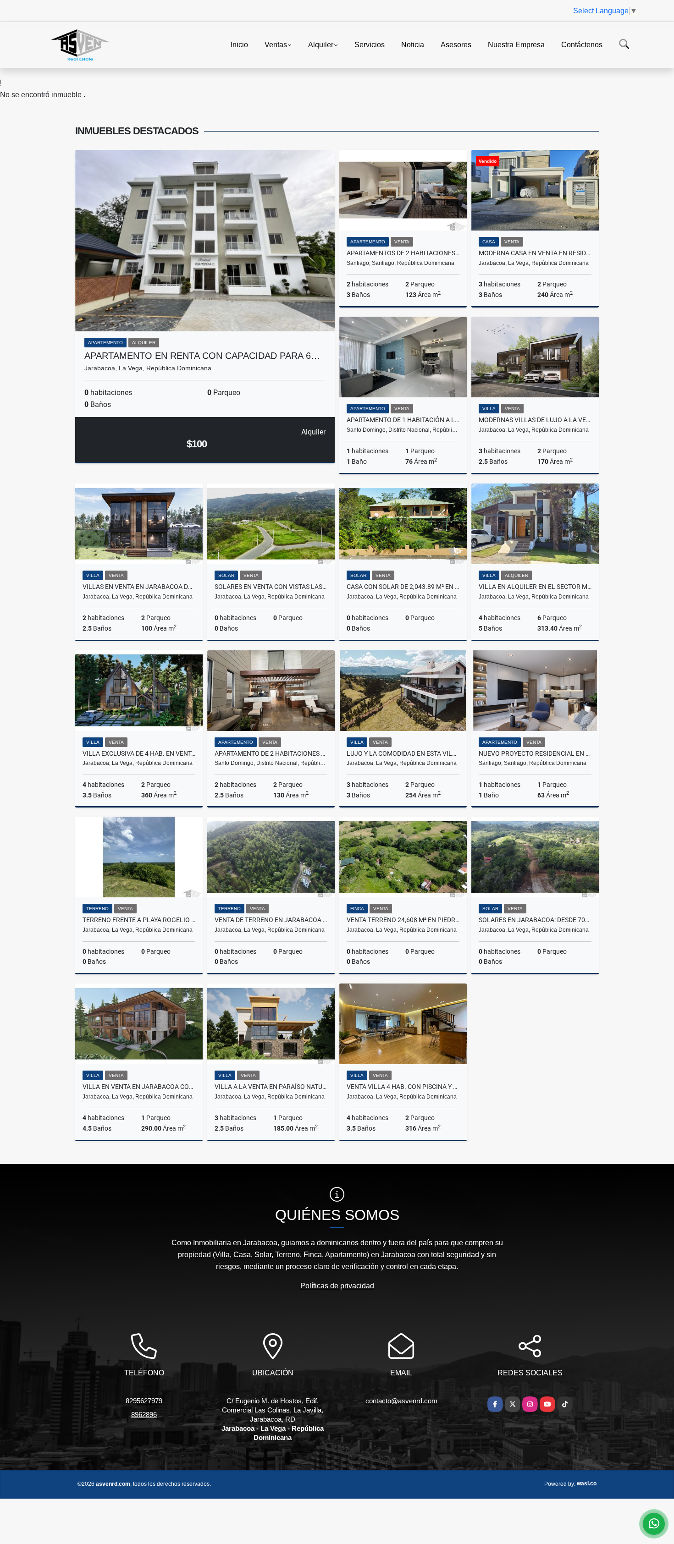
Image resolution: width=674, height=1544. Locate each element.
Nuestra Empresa (516, 44)
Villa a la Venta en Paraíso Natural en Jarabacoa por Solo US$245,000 (271, 1086)
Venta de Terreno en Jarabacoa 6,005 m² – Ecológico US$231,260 (271, 919)
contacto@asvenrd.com (401, 1401)
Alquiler (320, 44)
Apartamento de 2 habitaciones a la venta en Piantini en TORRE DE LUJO (271, 753)
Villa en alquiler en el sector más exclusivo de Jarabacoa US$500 (535, 586)
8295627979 (144, 1401)
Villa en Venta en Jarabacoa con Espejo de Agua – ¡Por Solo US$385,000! (139, 1086)
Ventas (276, 44)
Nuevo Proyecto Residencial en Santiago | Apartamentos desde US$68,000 (535, 753)
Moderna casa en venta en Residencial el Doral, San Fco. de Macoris (535, 253)
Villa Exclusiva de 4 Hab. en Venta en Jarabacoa (139, 753)
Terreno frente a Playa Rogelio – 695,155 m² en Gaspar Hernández (139, 919)
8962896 (144, 1414)
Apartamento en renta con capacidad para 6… (202, 356)
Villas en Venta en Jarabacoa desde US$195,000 (139, 586)
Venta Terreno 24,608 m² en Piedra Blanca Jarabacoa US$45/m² (403, 919)
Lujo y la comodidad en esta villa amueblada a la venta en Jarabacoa (403, 753)
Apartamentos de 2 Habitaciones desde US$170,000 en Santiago (403, 253)
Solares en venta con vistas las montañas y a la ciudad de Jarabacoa (271, 586)
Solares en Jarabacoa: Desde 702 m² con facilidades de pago (535, 919)
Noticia (412, 44)
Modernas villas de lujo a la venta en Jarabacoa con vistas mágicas (535, 419)
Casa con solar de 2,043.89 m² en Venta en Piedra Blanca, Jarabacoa (403, 586)
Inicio (239, 44)
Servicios (369, 44)
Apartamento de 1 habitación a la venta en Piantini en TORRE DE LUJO (403, 419)
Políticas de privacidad (337, 1286)
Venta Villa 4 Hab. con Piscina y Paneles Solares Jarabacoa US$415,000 (403, 1086)
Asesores (456, 44)
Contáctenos (581, 44)
